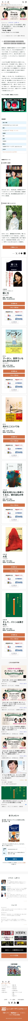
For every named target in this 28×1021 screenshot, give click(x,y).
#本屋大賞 (21, 806)
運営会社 (3, 988)
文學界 (5, 999)
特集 (13, 994)
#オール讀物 (4, 782)
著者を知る (15, 986)
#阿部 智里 (21, 733)
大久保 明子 (6, 43)
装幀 (24, 43)
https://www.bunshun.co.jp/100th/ (10, 151)
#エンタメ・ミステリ (12, 35)
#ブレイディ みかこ (11, 709)
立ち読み (13, 303)
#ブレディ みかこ (11, 685)
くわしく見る (13, 307)
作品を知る (15, 988)
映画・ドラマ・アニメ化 (17, 992)
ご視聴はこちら (14, 247)
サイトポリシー (5, 985)
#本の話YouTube (15, 733)
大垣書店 (14, 322)
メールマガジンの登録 (20, 862)
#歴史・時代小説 (21, 35)
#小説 (7, 35)
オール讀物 (12, 999)
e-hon (9, 318)
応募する (11, 859)
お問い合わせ (4, 992)
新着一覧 (14, 985)
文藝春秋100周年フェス (9, 41)
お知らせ (3, 990)
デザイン (19, 43)
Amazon (9, 312)
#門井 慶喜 (17, 685)
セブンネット (9, 315)
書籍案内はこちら (14, 950)
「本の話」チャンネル (13, 130)
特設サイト (15, 995)
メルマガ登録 (14, 955)
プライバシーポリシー (6, 986)
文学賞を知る (15, 990)
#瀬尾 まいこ (4, 806)
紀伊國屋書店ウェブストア (18, 315)
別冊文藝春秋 (21, 999)
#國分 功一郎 (4, 685)
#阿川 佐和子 (10, 782)
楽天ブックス (18, 312)
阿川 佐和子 (13, 43)
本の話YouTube (19, 41)
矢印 (25, 924)
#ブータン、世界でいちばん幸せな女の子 (9, 783)
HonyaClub (18, 318)
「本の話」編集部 (6, 30)
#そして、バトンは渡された (13, 806)
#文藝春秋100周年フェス (20, 709)
